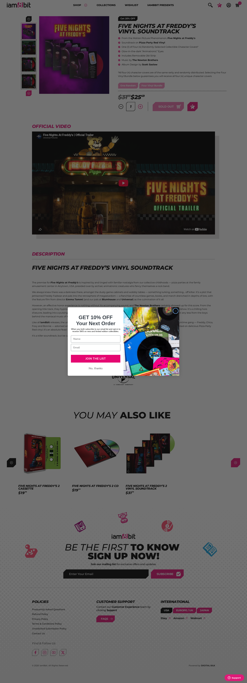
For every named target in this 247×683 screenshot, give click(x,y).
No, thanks (96, 368)
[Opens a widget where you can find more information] (234, 678)
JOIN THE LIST (95, 359)
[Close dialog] (175, 310)
